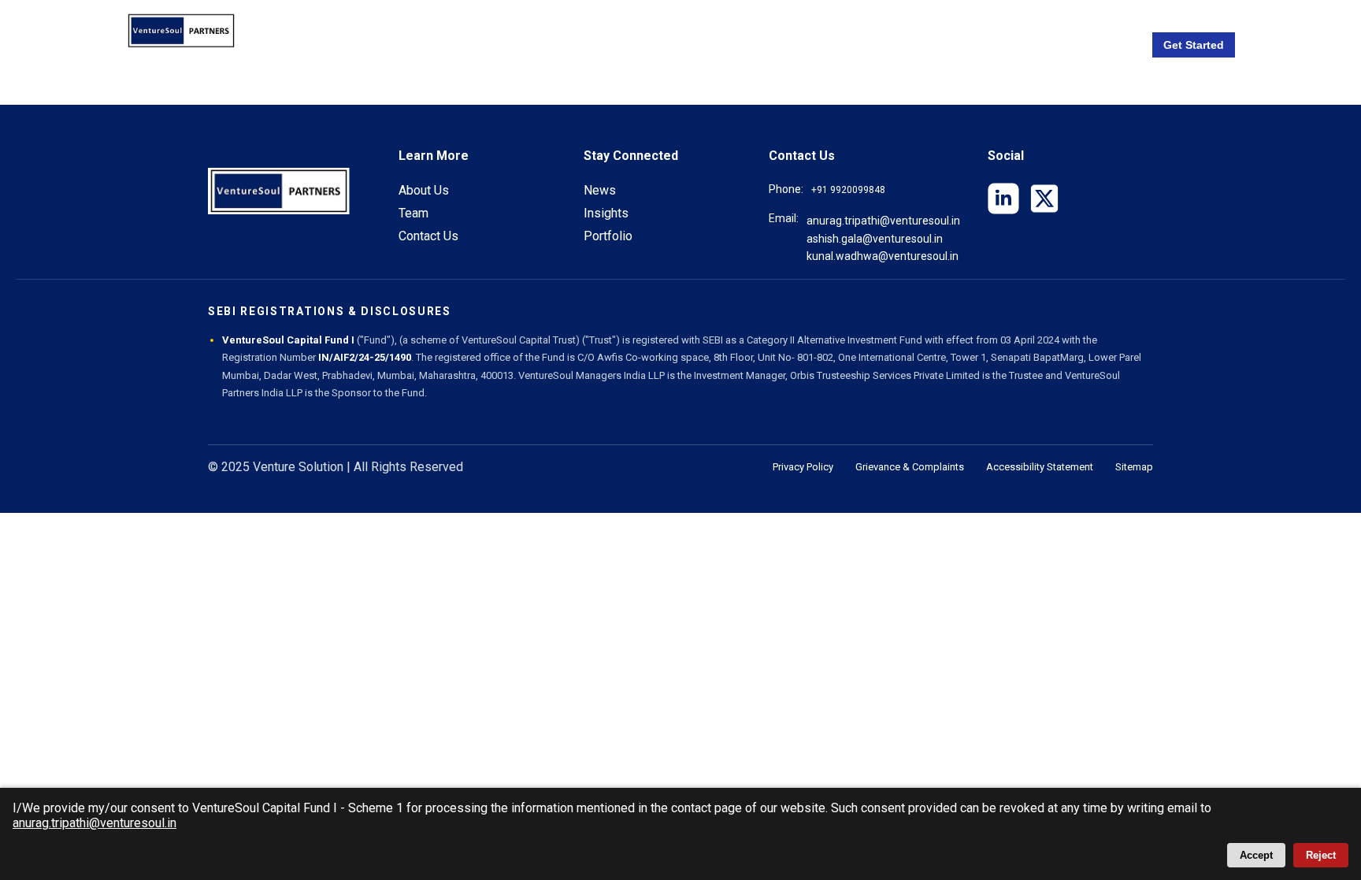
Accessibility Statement (1039, 467)
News (600, 190)
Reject (1321, 855)
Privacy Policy (803, 467)
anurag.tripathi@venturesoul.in (883, 220)
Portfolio (608, 235)
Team (413, 213)
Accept (1256, 855)
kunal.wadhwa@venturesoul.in (883, 256)
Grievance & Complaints (909, 467)
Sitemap (1134, 467)
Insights (606, 213)
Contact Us (428, 235)
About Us (424, 190)
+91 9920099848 (848, 189)
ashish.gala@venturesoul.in (875, 238)
